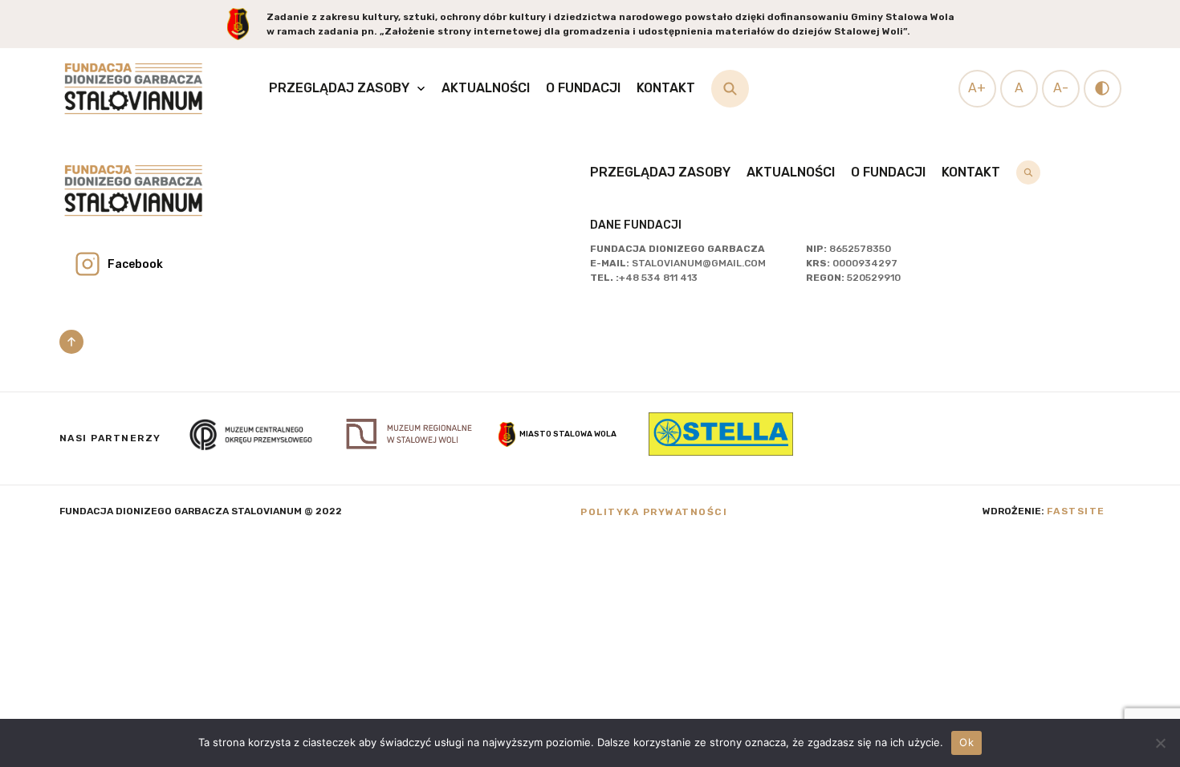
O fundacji (583, 87)
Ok (966, 742)
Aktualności (485, 87)
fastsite (1076, 511)
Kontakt (666, 87)
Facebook (135, 264)
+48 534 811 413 (658, 277)
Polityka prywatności (653, 511)
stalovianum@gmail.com (699, 263)
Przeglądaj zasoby (339, 87)
